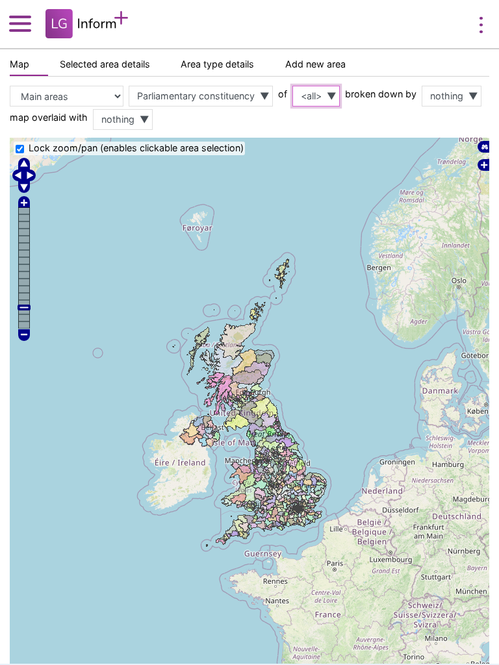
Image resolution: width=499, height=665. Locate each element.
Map (19, 63)
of (282, 93)
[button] (25, 23)
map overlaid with (49, 117)
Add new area (315, 63)
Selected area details (105, 63)
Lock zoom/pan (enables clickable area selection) (136, 147)
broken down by (380, 93)
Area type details (217, 63)
